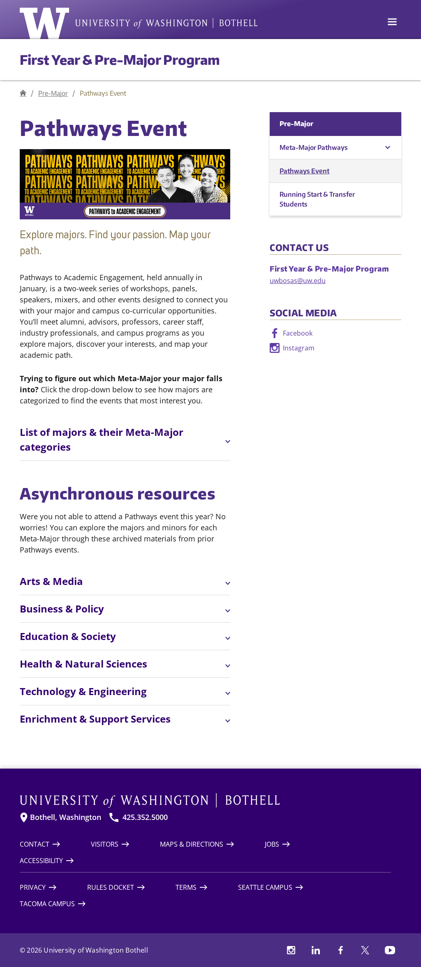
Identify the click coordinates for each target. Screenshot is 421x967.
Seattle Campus (265, 887)
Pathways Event (304, 171)
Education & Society (68, 636)
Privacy (33, 887)
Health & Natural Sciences (83, 663)
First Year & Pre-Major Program (120, 59)
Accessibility (41, 860)
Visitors (104, 844)
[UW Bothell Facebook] (340, 950)
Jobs (272, 844)
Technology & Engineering (83, 691)
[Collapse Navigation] (387, 147)
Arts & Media (51, 581)
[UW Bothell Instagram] (291, 950)
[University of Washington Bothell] (138, 23)
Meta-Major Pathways (314, 147)
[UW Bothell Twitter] (365, 950)
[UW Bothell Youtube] (389, 950)
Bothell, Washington (65, 817)
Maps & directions (191, 844)
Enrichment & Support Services (95, 718)
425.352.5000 (145, 817)
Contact (34, 844)
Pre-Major (53, 93)
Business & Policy (62, 608)
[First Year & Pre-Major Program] (23, 93)
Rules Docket (110, 887)
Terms (186, 887)
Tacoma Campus (47, 903)
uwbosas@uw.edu (298, 280)
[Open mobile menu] (392, 23)
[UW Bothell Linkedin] (315, 950)
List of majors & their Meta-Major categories (101, 439)
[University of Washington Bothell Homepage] (205, 800)
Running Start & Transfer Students (317, 199)
